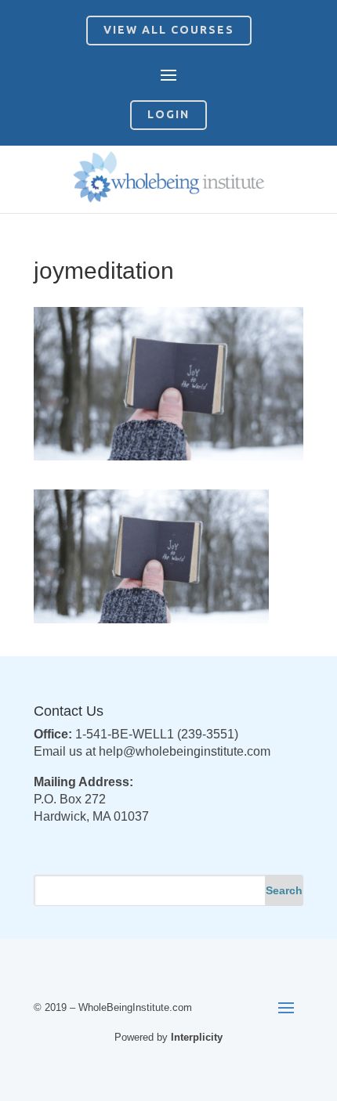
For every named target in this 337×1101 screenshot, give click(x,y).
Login (168, 114)
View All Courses (168, 29)
